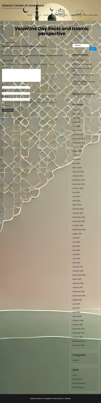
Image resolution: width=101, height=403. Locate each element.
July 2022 (76, 254)
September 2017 (78, 341)
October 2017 (77, 337)
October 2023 (77, 225)
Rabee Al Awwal (78, 60)
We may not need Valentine (14, 55)
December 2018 (78, 291)
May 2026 (76, 122)
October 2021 (77, 267)
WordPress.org (78, 387)
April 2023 (76, 250)
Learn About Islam (91, 15)
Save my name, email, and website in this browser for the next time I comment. (29, 103)
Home (29, 15)
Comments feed (78, 383)
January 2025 (77, 176)
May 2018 (75, 308)
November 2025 (78, 143)
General (75, 360)
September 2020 (79, 275)
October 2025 (77, 147)
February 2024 (78, 209)
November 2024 (78, 184)
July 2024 (76, 192)
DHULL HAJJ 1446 (60, 15)
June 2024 (76, 196)
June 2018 (76, 304)
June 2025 (76, 159)
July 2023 (76, 238)
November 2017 (78, 333)
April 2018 (76, 312)
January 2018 (77, 325)
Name (5, 84)
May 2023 (76, 246)
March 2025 (77, 167)
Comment (6, 67)
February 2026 (78, 134)
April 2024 (76, 201)
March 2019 (76, 279)
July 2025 (76, 155)
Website (5, 96)
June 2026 (76, 118)
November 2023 (78, 221)
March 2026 (77, 130)
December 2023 (78, 217)
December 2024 (78, 180)
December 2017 (78, 329)
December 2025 (78, 139)
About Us (37, 15)
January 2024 (77, 213)
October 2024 (77, 188)
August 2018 (77, 300)
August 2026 (77, 110)
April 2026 (76, 126)
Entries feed (77, 379)
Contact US (47, 15)
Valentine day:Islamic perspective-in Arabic (47, 55)
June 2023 (76, 242)
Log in (74, 375)
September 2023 (79, 229)
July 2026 (76, 114)
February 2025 (78, 172)
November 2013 (78, 345)
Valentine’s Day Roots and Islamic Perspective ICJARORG (24, 46)
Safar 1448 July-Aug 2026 (82, 64)
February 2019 (77, 283)
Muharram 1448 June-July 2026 (82, 69)
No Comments (22, 42)
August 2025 (77, 151)
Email (4, 90)
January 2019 (77, 287)
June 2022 (76, 258)
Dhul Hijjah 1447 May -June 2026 (82, 76)
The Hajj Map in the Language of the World (83, 82)
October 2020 (77, 271)
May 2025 (76, 163)
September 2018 (78, 296)
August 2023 (77, 234)
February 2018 (77, 320)
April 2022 (76, 263)
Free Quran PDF (76, 15)
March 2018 (76, 316)
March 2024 (77, 205)
